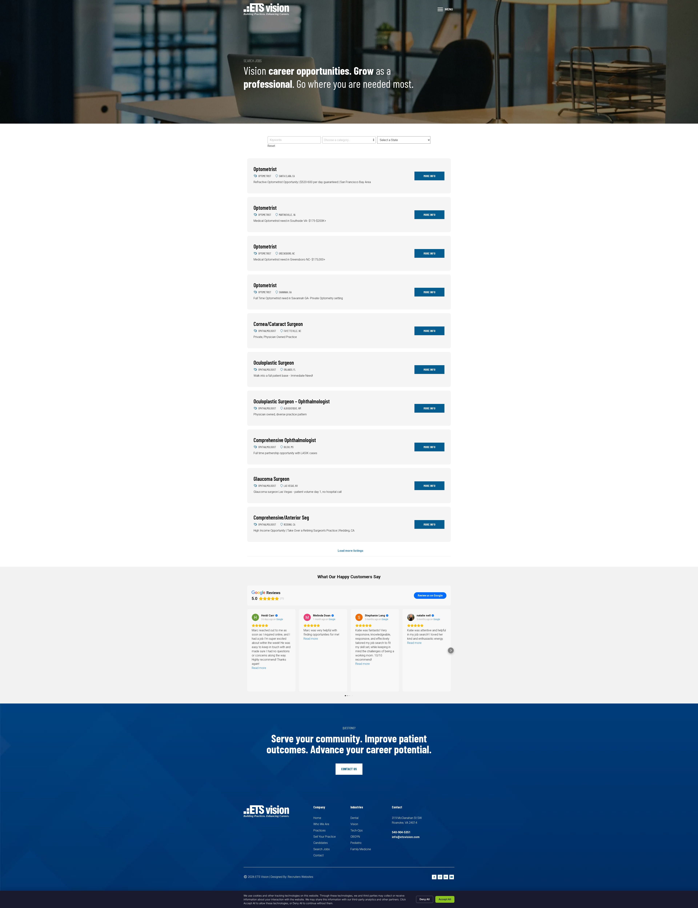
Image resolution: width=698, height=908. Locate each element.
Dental (354, 818)
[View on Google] (255, 617)
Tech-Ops (356, 830)
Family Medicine (360, 849)
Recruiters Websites (300, 877)
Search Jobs (321, 849)
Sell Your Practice (324, 836)
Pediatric (356, 843)
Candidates (320, 843)
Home (317, 818)
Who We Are (321, 824)
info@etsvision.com (406, 837)
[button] (440, 9)
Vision (354, 824)
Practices (319, 830)
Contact (318, 855)
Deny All (425, 899)
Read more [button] (259, 638)
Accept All (445, 899)
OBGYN (355, 836)
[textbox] (348, 140)
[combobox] (349, 140)
